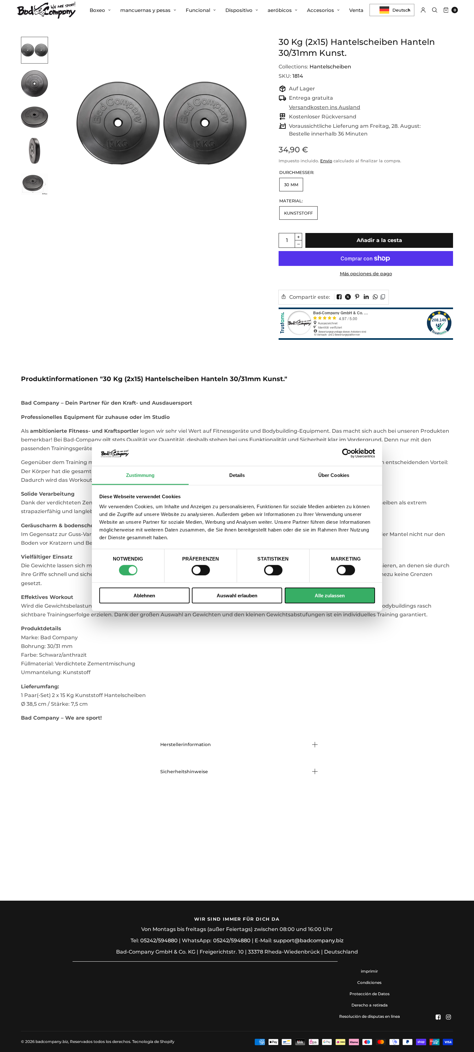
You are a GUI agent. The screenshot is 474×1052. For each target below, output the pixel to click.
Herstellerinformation (185, 744)
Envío (326, 160)
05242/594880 (159, 940)
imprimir (369, 971)
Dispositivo (238, 10)
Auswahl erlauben (237, 595)
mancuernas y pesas (145, 10)
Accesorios (320, 10)
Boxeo (97, 10)
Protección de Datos (370, 993)
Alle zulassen (330, 595)
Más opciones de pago (366, 274)
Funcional (198, 10)
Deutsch (401, 10)
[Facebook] (438, 1017)
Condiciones (369, 982)
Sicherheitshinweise (184, 771)
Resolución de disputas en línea (369, 1016)
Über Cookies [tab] (333, 475)
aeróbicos (280, 10)
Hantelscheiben (330, 67)
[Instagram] (448, 1017)
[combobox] (392, 10)
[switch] (201, 570)
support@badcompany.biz (308, 940)
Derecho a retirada (369, 1005)
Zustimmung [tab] (140, 475)
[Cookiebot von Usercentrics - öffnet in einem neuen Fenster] (347, 453)
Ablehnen (144, 595)
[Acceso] (423, 10)
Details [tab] (237, 475)
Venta (356, 10)
